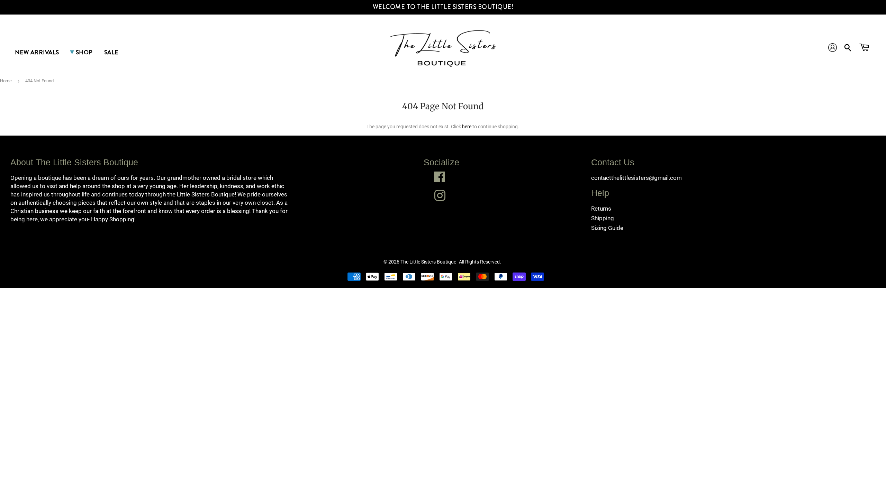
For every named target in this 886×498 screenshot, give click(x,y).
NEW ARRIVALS (37, 52)
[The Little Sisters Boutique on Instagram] (439, 195)
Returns (601, 208)
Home (6, 80)
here (466, 126)
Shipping (602, 218)
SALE (111, 52)
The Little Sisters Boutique (428, 262)
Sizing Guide (607, 227)
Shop (84, 52)
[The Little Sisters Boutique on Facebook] (439, 177)
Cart (865, 48)
